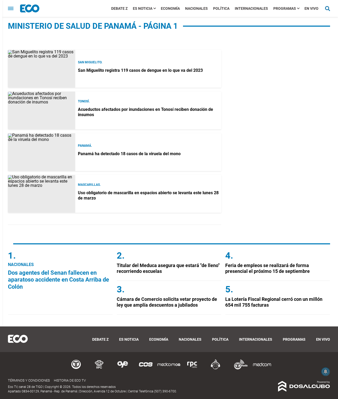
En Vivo (311, 8)
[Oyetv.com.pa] (122, 368)
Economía (170, 8)
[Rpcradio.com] (192, 368)
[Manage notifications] (325, 371)
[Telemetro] (76, 368)
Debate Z (119, 8)
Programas (284, 8)
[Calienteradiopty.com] (215, 368)
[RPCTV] (99, 368)
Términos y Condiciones (29, 380)
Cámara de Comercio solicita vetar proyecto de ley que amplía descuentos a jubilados (167, 302)
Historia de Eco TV (70, 380)
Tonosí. (84, 101)
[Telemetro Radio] (238, 368)
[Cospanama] (145, 368)
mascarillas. (89, 185)
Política (221, 8)
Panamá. (85, 146)
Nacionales (196, 8)
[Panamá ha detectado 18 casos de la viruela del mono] (41, 152)
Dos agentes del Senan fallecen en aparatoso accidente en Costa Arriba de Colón (58, 279)
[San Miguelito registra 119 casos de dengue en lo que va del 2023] (41, 69)
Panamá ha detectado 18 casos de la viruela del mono (129, 153)
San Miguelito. (90, 62)
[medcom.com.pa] (262, 368)
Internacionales (251, 8)
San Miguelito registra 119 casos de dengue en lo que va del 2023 (140, 70)
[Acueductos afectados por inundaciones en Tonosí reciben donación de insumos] (41, 110)
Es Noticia (142, 8)
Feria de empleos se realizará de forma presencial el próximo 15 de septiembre (267, 268)
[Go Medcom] (169, 368)
